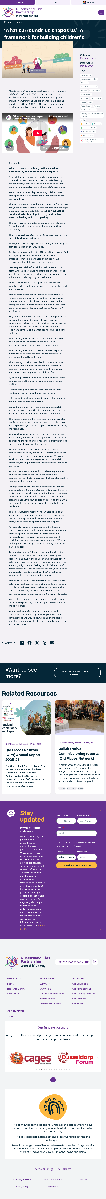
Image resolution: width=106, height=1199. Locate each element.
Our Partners (79, 998)
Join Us (11, 1016)
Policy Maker (94, 91)
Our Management (81, 988)
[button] (22, 643)
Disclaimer (53, 1186)
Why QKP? (45, 983)
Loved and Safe (89, 128)
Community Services (89, 79)
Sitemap (84, 1179)
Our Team (77, 1003)
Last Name (83, 815)
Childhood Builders (88, 110)
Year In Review (47, 998)
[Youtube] (87, 962)
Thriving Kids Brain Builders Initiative (92, 115)
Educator (84, 83)
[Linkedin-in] (95, 962)
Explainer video (88, 58)
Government (96, 98)
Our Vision (45, 988)
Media (83, 102)
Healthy (86, 124)
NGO (90, 102)
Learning (97, 124)
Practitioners (86, 94)
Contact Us (13, 993)
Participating (88, 135)
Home (10, 983)
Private (97, 106)
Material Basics (89, 132)
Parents (84, 91)
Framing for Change (50, 1003)
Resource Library (13, 22)
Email (59, 827)
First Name (62, 815)
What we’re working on (52, 993)
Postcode (82, 851)
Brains (83, 120)
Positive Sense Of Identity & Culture (89, 140)
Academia (85, 98)
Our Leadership (80, 983)
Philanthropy (86, 106)
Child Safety (86, 75)
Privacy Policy (21, 1186)
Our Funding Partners (83, 993)
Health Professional (89, 87)
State (59, 851)
